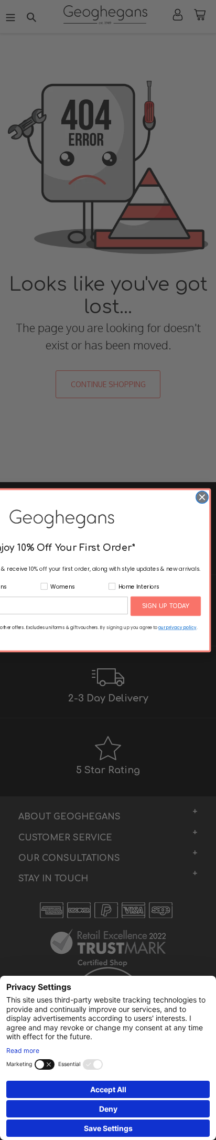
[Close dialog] (202, 497)
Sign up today (165, 606)
